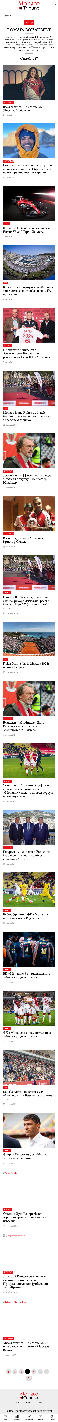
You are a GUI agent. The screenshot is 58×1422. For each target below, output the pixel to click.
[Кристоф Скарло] (29, 513)
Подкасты (51, 1419)
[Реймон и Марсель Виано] (29, 1318)
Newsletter (29, 1419)
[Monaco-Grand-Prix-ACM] (29, 262)
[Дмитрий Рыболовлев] (29, 1251)
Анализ (7, 346)
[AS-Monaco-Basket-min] (29, 827)
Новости (17, 1419)
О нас (10, 1411)
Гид (5, 283)
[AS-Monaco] (29, 889)
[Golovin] (29, 325)
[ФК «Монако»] (29, 1008)
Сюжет (7, 593)
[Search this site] (54, 5)
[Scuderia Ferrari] (29, 203)
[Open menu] (3, 3)
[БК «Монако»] (29, 949)
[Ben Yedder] (29, 760)
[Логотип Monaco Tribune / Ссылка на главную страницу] (29, 5)
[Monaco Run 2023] (29, 388)
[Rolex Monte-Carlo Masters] (29, 639)
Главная (5, 1419)
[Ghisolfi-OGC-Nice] (29, 1130)
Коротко (8, 471)
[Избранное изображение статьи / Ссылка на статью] (29, 1067)
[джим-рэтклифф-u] (29, 450)
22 (29, 1378)
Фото (6, 224)
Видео (40, 1419)
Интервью (9, 103)
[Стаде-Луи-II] (29, 1189)
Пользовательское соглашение (33, 1411)
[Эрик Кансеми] (29, 140)
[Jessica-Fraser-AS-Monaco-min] (29, 82)
